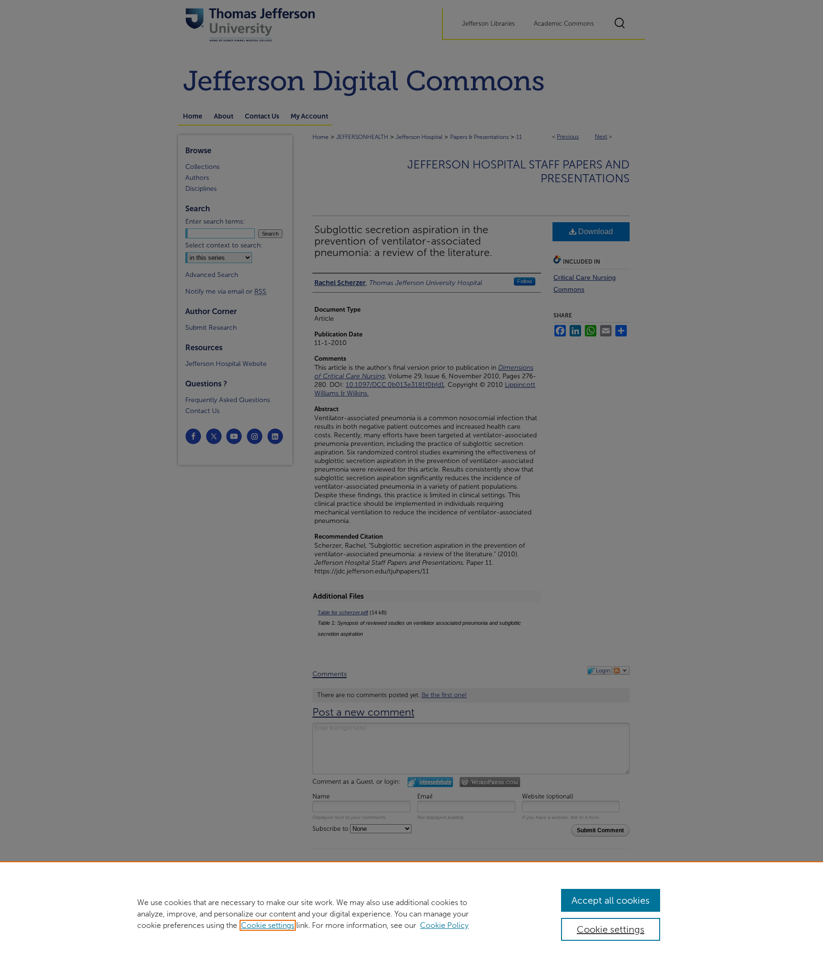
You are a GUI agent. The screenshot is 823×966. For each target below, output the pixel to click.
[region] (411, 913)
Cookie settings (267, 925)
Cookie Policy (444, 925)
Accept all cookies (611, 900)
